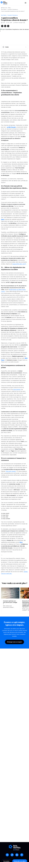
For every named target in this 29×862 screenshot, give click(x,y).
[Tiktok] (12, 854)
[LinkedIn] (17, 854)
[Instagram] (7, 854)
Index (7, 47)
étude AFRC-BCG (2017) (19, 264)
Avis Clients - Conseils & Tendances (9, 9)
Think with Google (11, 471)
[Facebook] (21, 854)
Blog (9, 7)
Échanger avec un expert (14, 642)
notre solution (17, 389)
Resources (4, 7)
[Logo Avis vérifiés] (4, 3)
